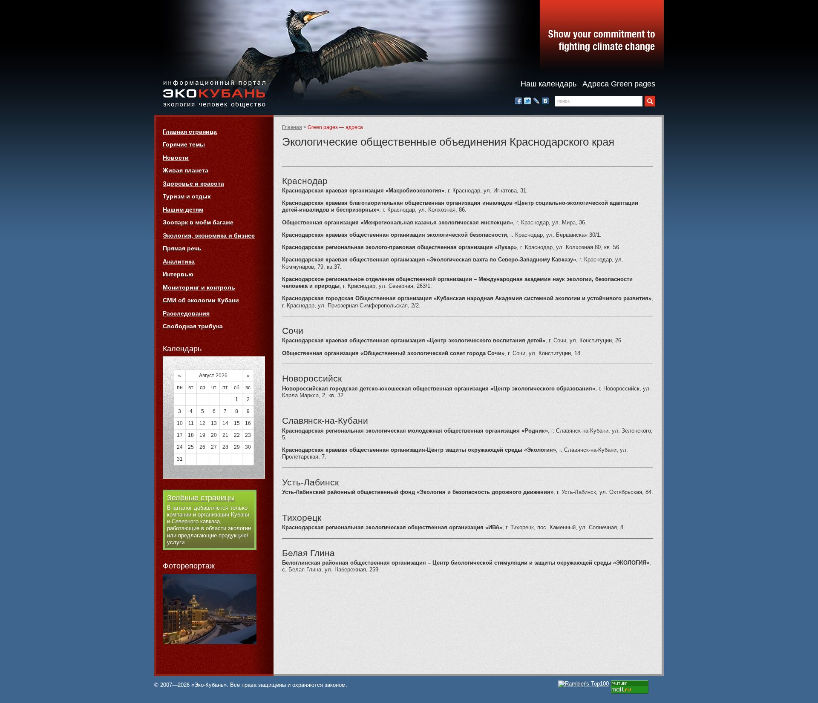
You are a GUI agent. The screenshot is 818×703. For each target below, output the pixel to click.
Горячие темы (184, 144)
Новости (176, 157)
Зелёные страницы (201, 498)
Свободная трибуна (193, 326)
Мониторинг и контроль (199, 287)
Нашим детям (183, 209)
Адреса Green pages (618, 84)
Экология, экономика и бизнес (209, 235)
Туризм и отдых (187, 196)
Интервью (178, 274)
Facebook (518, 101)
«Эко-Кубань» (214, 94)
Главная (292, 127)
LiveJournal (536, 101)
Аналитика (179, 261)
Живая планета (185, 170)
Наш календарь (548, 84)
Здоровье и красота (193, 183)
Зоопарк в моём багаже (198, 222)
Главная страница (190, 131)
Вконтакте (545, 101)
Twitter (527, 101)
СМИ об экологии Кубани (201, 300)
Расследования (186, 313)
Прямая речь (182, 248)
